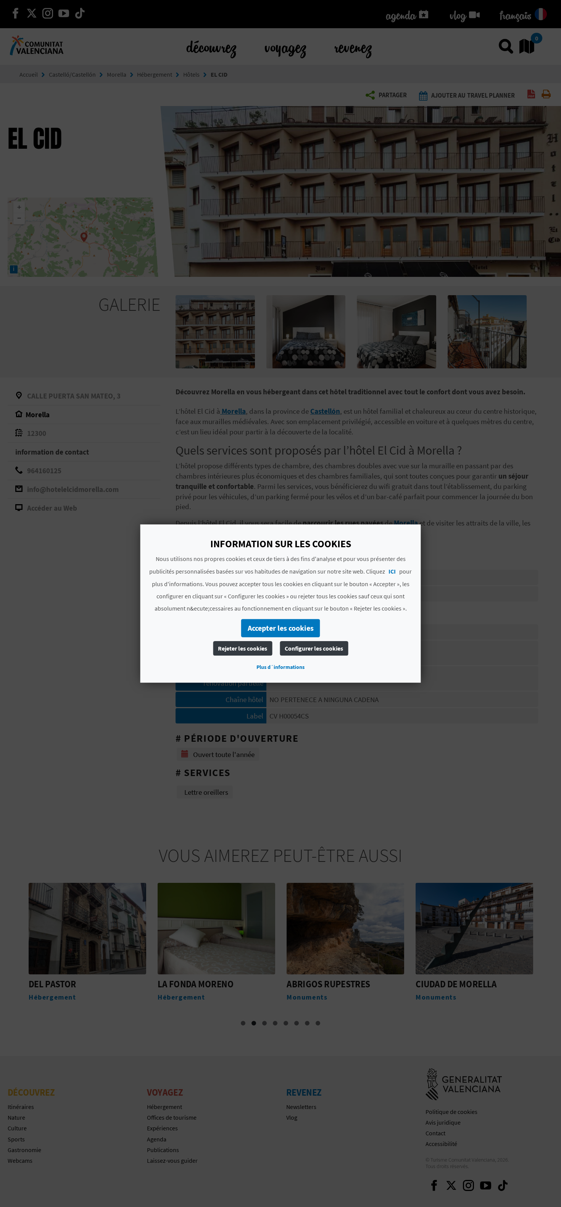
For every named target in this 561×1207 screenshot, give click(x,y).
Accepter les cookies (281, 628)
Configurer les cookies (314, 648)
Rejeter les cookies (242, 648)
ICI (392, 571)
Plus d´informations (280, 667)
